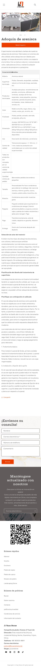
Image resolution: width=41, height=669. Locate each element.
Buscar (6, 596)
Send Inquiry (20, 45)
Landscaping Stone (10, 583)
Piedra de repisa (9, 570)
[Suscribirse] (35, 511)
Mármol (6, 556)
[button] (4, 5)
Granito (6, 561)
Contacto (7, 605)
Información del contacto (12, 618)
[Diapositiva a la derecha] (25, 35)
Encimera (7, 565)
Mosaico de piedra (10, 579)
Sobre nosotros (9, 600)
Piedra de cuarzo (9, 574)
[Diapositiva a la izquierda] (16, 35)
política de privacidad (11, 609)
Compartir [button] (6, 397)
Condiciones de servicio (12, 614)
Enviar (7, 462)
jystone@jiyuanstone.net (13, 646)
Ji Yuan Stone (18, 665)
